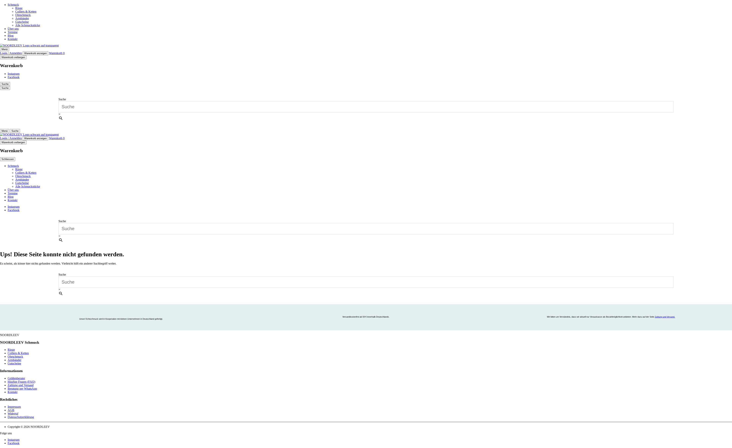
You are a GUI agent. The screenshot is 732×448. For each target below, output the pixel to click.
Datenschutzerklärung (21, 417)
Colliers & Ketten (25, 11)
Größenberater (16, 378)
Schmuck (13, 4)
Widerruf (13, 413)
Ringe (18, 8)
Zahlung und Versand (21, 385)
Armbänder (22, 18)
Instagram (13, 73)
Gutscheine (22, 21)
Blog (11, 35)
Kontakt (12, 39)
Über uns (13, 28)
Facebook (13, 77)
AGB (11, 410)
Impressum (14, 406)
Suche (62, 99)
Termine (13, 32)
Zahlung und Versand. (665, 317)
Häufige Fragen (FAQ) (21, 381)
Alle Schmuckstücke (27, 25)
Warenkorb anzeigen (35, 53)
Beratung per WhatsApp (22, 388)
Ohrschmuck (23, 15)
